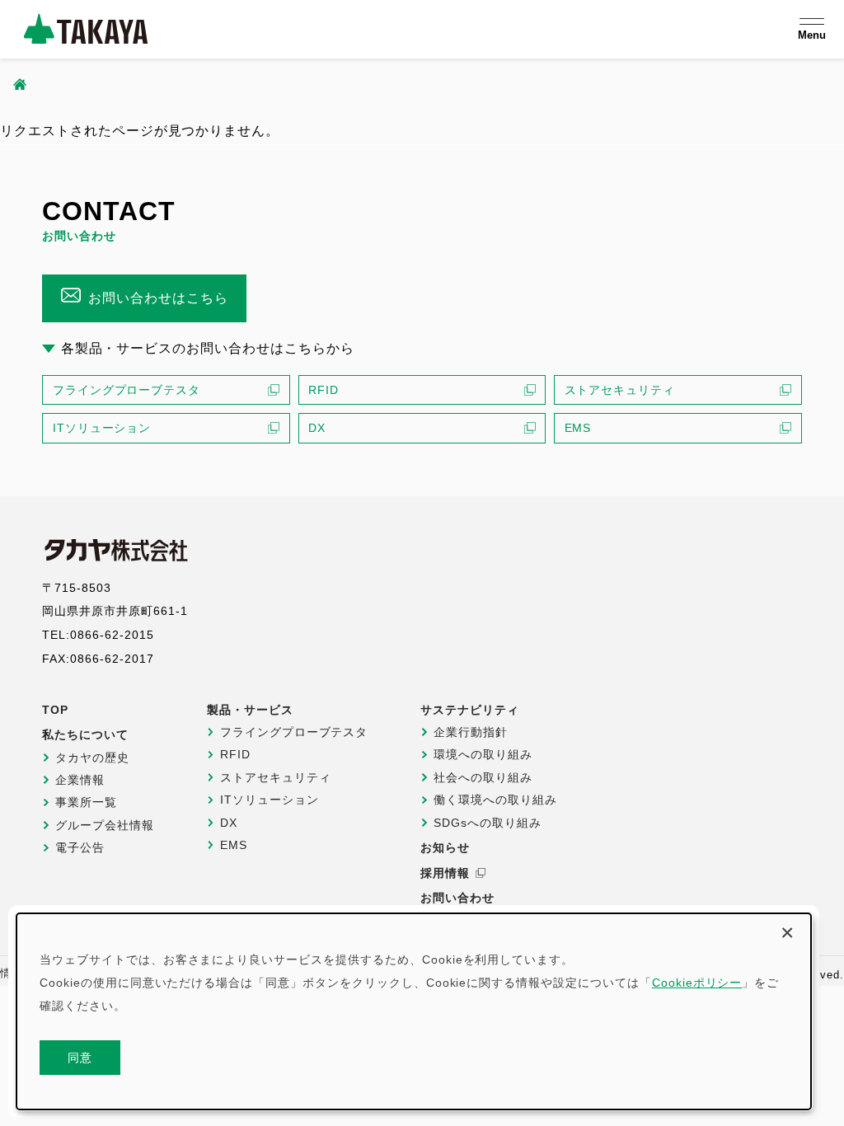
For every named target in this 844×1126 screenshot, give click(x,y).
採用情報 (445, 873)
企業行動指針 (471, 732)
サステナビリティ (469, 709)
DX (317, 427)
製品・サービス (250, 709)
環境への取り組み (483, 754)
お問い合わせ (457, 897)
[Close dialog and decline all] (787, 930)
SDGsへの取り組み (488, 822)
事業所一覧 (86, 802)
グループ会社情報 (104, 825)
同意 (80, 1057)
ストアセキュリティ (620, 389)
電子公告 (80, 847)
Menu (812, 35)
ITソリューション (102, 427)
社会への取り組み (483, 777)
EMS (578, 427)
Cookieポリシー (697, 982)
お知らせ (445, 847)
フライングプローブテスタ (127, 389)
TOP (55, 709)
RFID (323, 389)
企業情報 (80, 779)
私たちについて (85, 734)
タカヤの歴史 (92, 757)
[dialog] (413, 1011)
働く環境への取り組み (495, 799)
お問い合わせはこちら (158, 298)
